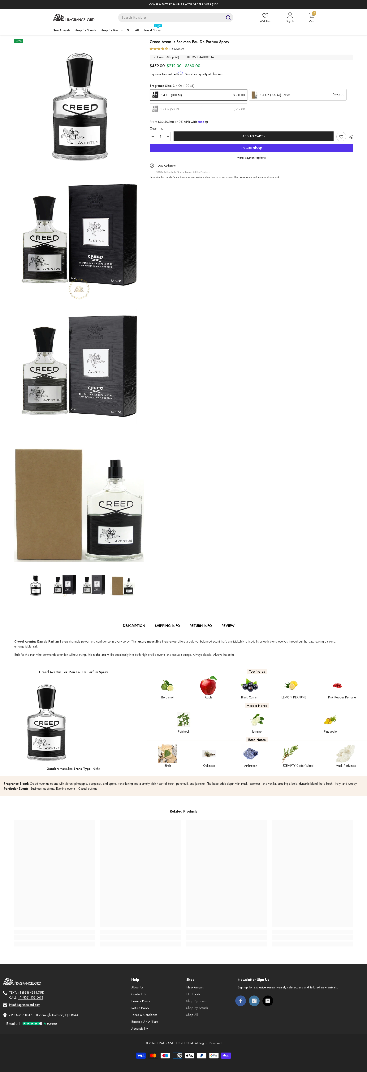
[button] (159, 49)
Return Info (201, 625)
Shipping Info (167, 625)
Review (228, 625)
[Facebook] (240, 1000)
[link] (54, 937)
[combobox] (170, 17)
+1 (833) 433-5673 (30, 997)
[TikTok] (267, 1000)
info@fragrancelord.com (24, 1005)
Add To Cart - (253, 136)
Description (134, 625)
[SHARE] (349, 136)
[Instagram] (254, 1000)
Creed (161, 57)
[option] (183, 4)
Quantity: (156, 128)
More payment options (251, 157)
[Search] (175, 17)
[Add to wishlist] (341, 136)
